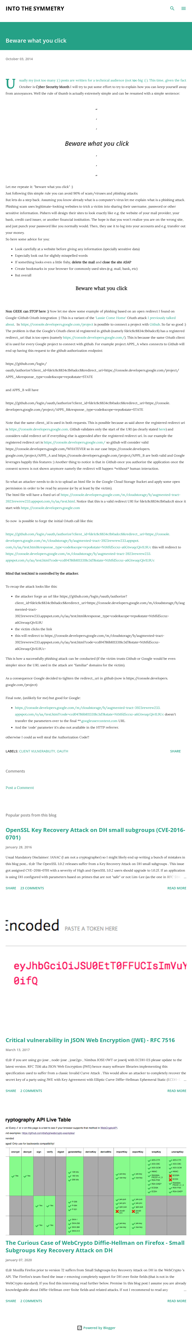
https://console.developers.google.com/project (57, 324)
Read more (176, 888)
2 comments (31, 1090)
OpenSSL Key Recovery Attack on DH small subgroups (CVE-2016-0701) (95, 833)
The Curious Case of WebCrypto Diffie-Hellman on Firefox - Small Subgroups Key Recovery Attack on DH (95, 1246)
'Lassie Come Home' (110, 318)
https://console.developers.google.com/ (94, 337)
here (162, 429)
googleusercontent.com (99, 721)
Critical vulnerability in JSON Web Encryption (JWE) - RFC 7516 (90, 1040)
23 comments (32, 888)
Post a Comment (20, 787)
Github (155, 324)
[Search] (172, 8)
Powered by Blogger (98, 1328)
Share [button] (175, 751)
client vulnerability (37, 751)
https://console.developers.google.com (38, 429)
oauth (62, 751)
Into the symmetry (35, 8)
